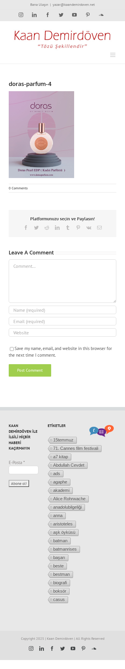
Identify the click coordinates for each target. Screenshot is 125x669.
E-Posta (17, 462)
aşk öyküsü (64, 532)
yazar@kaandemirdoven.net (74, 4)
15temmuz (63, 439)
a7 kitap (60, 456)
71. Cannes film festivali (75, 448)
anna (58, 515)
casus (59, 599)
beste (58, 565)
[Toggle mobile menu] (113, 55)
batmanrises (65, 549)
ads (56, 473)
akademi (61, 490)
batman (60, 540)
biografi (60, 582)
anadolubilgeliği (67, 507)
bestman (61, 574)
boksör (59, 591)
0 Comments (18, 188)
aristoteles (63, 523)
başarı (59, 557)
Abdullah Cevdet (68, 465)
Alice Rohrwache (69, 498)
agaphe (60, 481)
